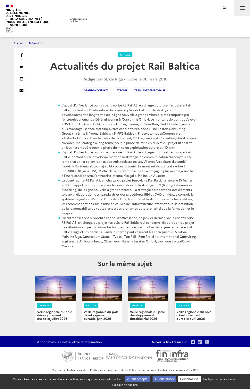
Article (125, 54)
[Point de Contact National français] (129, 355)
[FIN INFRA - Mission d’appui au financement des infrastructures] (172, 355)
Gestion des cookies (171, 370)
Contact (57, 370)
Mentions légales (76, 370)
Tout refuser (165, 379)
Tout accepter (138, 379)
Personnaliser (189, 379)
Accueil (18, 43)
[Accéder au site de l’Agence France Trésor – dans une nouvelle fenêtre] (82, 355)
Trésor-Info (36, 43)
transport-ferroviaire (149, 90)
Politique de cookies (142, 370)
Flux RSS (192, 370)
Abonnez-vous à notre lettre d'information (69, 341)
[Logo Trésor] (77, 20)
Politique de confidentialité (108, 370)
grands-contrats (96, 90)
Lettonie (121, 90)
